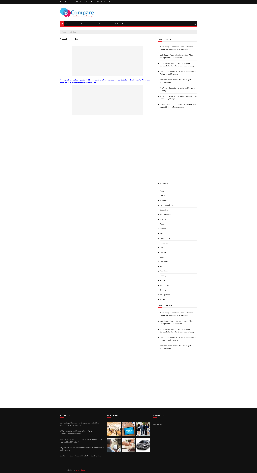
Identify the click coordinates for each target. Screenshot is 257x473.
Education (79, 2)
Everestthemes (80, 470)
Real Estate (164, 271)
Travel (162, 299)
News (73, 2)
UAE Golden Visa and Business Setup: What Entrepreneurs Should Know (176, 56)
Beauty (162, 196)
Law (95, 2)
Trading (163, 290)
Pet (161, 266)
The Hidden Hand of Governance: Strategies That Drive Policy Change (178, 97)
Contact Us (107, 2)
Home (61, 2)
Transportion (165, 294)
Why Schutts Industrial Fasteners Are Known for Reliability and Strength (178, 72)
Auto (162, 191)
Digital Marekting (166, 205)
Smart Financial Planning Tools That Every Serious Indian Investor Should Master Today (177, 64)
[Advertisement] (107, 61)
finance (163, 219)
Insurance (164, 243)
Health (90, 2)
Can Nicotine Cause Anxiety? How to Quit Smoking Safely (175, 81)
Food (85, 2)
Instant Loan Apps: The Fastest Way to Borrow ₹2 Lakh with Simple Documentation (178, 105)
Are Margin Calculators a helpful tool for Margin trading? (178, 89)
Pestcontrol (164, 262)
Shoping (163, 276)
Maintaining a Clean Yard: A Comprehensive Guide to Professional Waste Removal (176, 48)
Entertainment (165, 214)
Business (67, 2)
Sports (162, 280)
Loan (162, 257)
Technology (164, 285)
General (163, 229)
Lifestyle (99, 2)
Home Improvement (167, 238)
